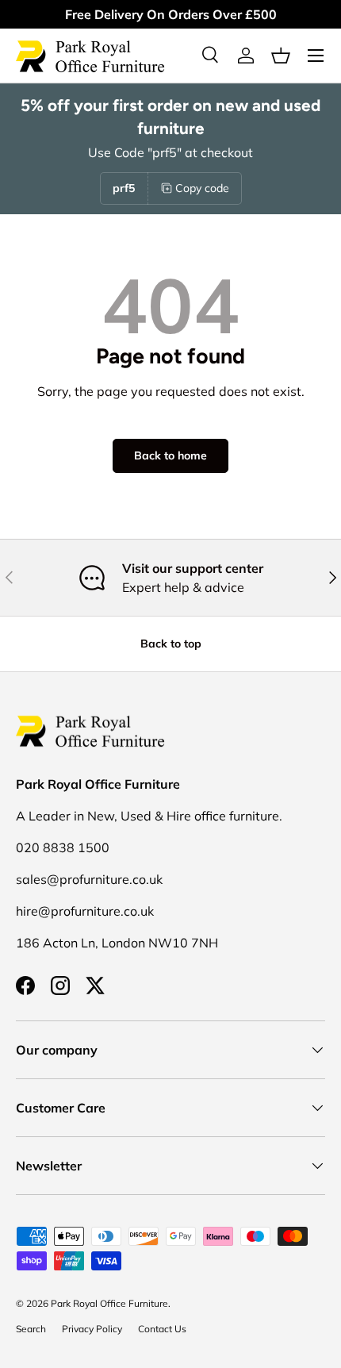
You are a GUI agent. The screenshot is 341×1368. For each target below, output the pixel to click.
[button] (280, 55)
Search (31, 1329)
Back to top (170, 643)
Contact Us (162, 1329)
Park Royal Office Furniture (109, 1303)
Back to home (170, 455)
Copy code (202, 188)
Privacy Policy (92, 1329)
